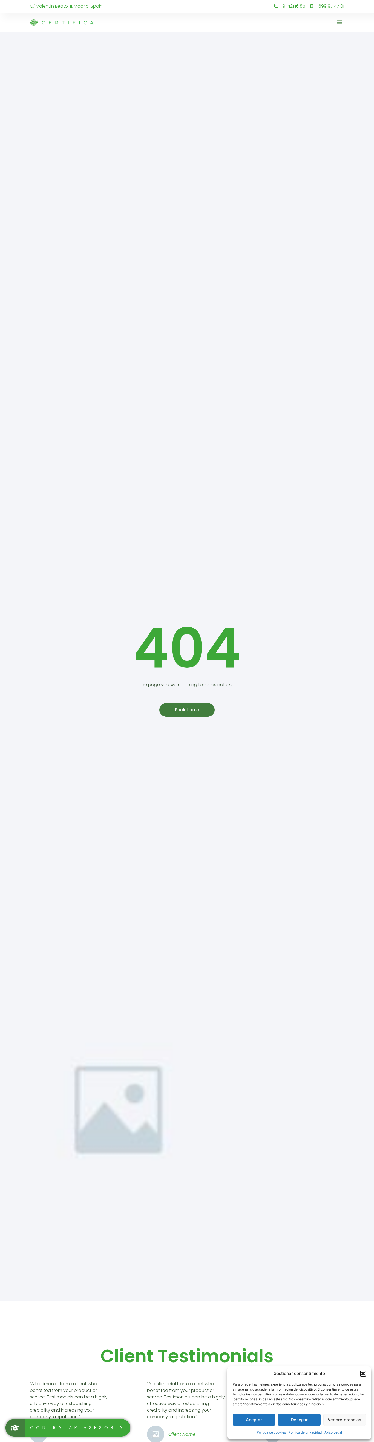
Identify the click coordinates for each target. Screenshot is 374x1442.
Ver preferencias (344, 1419)
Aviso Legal (333, 1432)
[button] (363, 1373)
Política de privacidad (305, 1432)
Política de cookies (271, 1432)
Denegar (299, 1419)
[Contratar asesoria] (67, 1428)
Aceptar (254, 1419)
